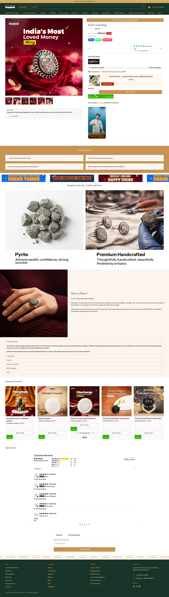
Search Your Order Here (61, 540)
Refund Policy (95, 574)
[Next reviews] (160, 48)
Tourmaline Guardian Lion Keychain (116, 418)
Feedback (51, 587)
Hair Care (8, 580)
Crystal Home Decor (12, 568)
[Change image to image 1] (8, 101)
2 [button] (82, 524)
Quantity (91, 88)
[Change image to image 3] (25, 101)
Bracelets (8, 571)
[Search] (143, 7)
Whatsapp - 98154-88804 (144, 578)
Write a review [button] (129, 459)
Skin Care (8, 577)
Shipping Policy (95, 571)
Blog (49, 580)
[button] (125, 48)
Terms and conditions (97, 577)
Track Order (84, 549)
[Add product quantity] (96, 92)
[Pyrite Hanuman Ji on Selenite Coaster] (20, 401)
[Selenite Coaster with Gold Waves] (85, 401)
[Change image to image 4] (33, 101)
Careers (50, 574)
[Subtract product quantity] (89, 92)
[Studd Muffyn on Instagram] (137, 586)
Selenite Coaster (44, 418)
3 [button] (84, 524)
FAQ (49, 583)
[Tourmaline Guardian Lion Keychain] (117, 401)
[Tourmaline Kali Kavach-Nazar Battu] (149, 401)
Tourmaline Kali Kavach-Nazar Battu (148, 418)
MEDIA (50, 577)
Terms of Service (95, 580)
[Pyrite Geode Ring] (44, 57)
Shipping (100, 103)
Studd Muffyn (21, 592)
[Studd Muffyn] (10, 7)
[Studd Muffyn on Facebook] (134, 586)
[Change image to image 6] (49, 101)
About (50, 568)
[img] (43, 474)
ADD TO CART (107, 84)
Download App (95, 583)
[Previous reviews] (89, 48)
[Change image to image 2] (16, 101)
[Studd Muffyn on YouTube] (139, 586)
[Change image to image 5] (41, 101)
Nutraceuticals (10, 583)
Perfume (8, 587)
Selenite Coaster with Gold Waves (83, 418)
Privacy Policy (95, 568)
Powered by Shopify (32, 592)
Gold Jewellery (10, 574)
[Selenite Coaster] (52, 401)
